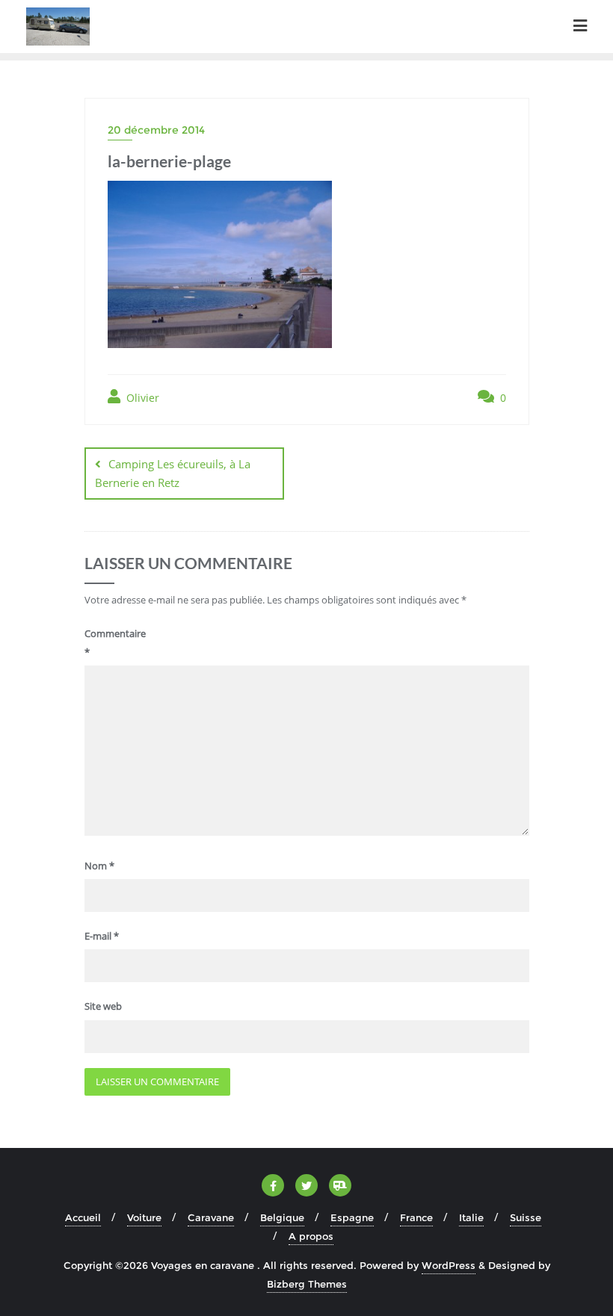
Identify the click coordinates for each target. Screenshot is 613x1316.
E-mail (101, 936)
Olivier (141, 398)
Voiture (144, 1217)
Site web (103, 1006)
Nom (99, 865)
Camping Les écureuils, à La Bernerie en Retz (172, 473)
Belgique (282, 1217)
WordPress (448, 1265)
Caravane (211, 1217)
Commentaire (111, 643)
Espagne (352, 1217)
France (416, 1217)
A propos (311, 1236)
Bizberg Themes (307, 1284)
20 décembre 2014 (156, 130)
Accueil (83, 1217)
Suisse (525, 1217)
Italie (471, 1217)
